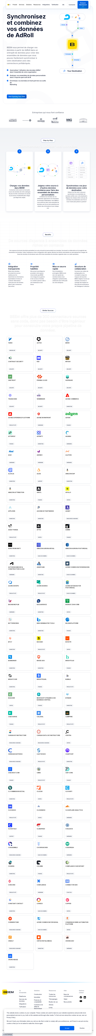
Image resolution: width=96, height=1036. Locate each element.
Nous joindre (68, 1002)
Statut (65, 999)
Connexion (72, 4)
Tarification (55, 4)
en (63, 4)
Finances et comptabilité (38, 1001)
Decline (82, 1028)
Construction (38, 994)
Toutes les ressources (52, 995)
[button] (15, 4)
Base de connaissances (68, 995)
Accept (67, 1028)
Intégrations (46, 4)
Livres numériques (52, 1008)
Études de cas (53, 1002)
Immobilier (37, 997)
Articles (51, 1005)
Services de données (23, 1000)
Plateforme (22, 996)
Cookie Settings (7, 1034)
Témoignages (53, 999)
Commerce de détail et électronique (38, 1006)
